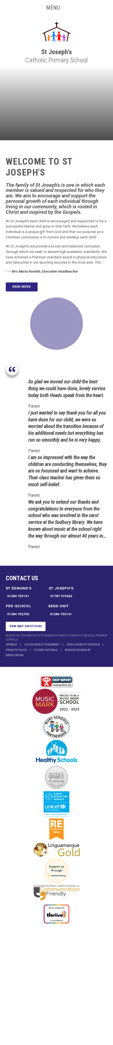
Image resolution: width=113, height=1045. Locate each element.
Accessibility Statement (42, 644)
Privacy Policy (16, 650)
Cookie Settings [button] (46, 650)
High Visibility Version (83, 644)
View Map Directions (25, 626)
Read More (21, 286)
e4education (14, 655)
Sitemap (12, 644)
